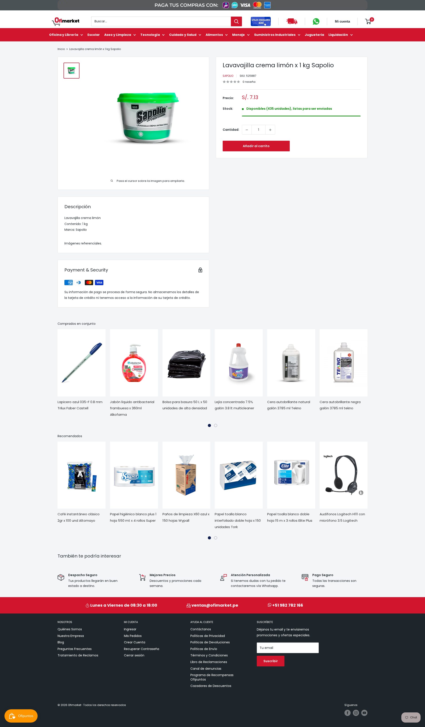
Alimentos (214, 35)
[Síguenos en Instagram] (356, 713)
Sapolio (228, 76)
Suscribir (270, 661)
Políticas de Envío (203, 649)
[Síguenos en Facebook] (347, 713)
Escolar (93, 35)
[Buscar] (236, 21)
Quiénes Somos (70, 629)
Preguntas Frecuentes (75, 649)
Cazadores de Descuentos (210, 686)
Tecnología (150, 35)
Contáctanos (200, 629)
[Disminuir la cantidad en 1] (246, 130)
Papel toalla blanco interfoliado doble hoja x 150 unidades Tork (238, 520)
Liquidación (338, 35)
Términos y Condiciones (209, 655)
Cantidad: (231, 129)
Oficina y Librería (63, 35)
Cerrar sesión (134, 655)
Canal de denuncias (205, 668)
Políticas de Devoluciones (210, 642)
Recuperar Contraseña (141, 649)
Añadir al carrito (256, 146)
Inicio (61, 49)
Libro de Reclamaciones (208, 662)
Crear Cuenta (134, 642)
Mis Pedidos (133, 636)
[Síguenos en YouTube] (364, 713)
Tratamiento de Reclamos (78, 655)
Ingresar (130, 629)
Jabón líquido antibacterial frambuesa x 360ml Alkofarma (132, 408)
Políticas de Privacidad (207, 636)
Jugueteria (314, 35)
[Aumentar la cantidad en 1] (270, 130)
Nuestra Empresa (71, 636)
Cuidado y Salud (182, 35)
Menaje (238, 35)
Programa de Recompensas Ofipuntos (212, 677)
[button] (209, 425)
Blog (61, 642)
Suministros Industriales (275, 35)
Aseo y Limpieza (117, 35)
